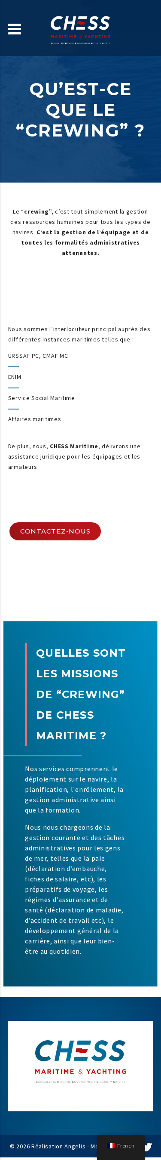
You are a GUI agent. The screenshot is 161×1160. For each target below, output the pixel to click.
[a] (147, 1147)
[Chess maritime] (81, 26)
